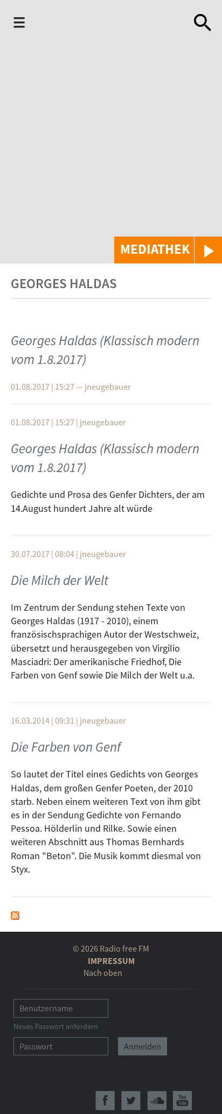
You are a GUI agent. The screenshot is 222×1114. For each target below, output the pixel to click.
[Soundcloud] (156, 1100)
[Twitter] (131, 1100)
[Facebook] (105, 1100)
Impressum (111, 960)
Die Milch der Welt (59, 580)
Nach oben (103, 972)
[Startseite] (111, 22)
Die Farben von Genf (66, 746)
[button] (168, 250)
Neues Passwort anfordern (55, 1026)
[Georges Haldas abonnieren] (15, 914)
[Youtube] (182, 1100)
